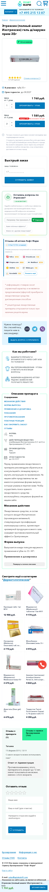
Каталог (9, 12)
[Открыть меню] (3, 3)
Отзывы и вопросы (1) (32, 78)
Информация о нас (28, 852)
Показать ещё (30, 273)
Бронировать (38, 887)
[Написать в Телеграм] (34, 329)
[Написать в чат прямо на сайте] (27, 329)
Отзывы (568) (8, 858)
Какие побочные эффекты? (16, 226)
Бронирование (9, 852)
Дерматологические (17, 20)
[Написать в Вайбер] (42, 329)
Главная (5, 20)
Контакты (22, 858)
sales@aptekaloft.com (18, 877)
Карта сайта (7, 870)
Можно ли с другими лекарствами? (18, 231)
